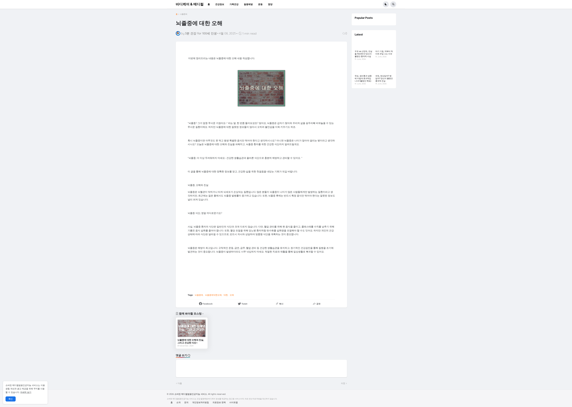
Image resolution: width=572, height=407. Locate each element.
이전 (343, 383)
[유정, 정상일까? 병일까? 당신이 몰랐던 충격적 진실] (384, 68)
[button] (386, 4)
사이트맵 (233, 402)
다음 (180, 383)
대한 (226, 295)
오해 (232, 295)
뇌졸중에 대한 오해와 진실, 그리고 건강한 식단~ (190, 341)
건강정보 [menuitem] (219, 4)
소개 (178, 402)
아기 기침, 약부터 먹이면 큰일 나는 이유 (384, 52)
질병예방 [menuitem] (248, 4)
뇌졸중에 (183, 14)
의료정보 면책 (219, 402)
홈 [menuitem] (209, 4)
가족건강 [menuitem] (234, 4)
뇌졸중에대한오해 (213, 295)
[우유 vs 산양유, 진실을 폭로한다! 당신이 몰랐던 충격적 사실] (363, 44)
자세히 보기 (25, 392)
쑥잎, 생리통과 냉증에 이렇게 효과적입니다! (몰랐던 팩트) (363, 78)
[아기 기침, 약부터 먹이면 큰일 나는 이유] (384, 44)
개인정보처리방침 (200, 402)
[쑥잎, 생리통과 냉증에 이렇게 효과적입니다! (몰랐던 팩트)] (363, 68)
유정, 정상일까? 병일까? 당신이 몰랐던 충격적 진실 (384, 78)
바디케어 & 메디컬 (190, 4)
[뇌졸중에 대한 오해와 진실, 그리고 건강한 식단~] (191, 328)
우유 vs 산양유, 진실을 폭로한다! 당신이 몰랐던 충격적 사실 (363, 54)
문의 (186, 402)
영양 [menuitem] (270, 4)
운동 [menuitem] (260, 4)
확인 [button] (10, 399)
